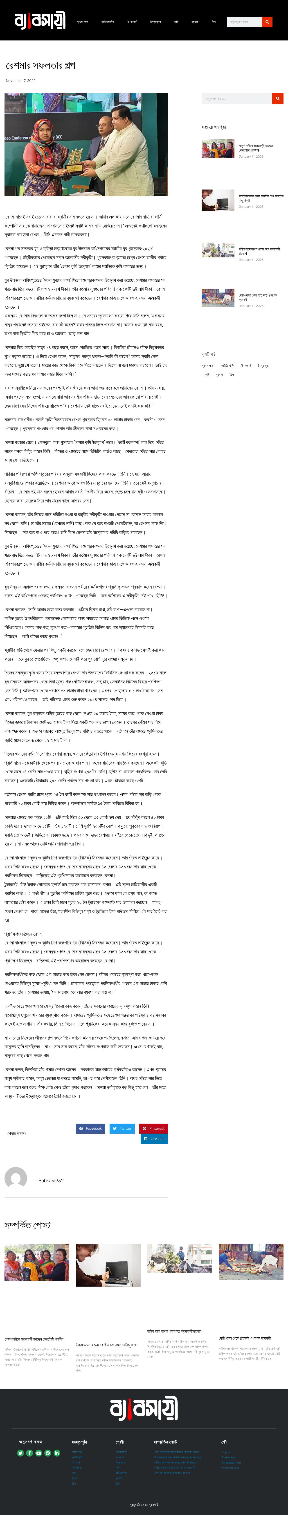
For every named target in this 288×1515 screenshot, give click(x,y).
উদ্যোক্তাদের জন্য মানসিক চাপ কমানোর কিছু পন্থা (106, 1345)
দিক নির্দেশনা (121, 1473)
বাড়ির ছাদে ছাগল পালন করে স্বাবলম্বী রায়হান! (174, 1331)
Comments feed (231, 1462)
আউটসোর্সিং (107, 22)
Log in (226, 1452)
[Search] (267, 22)
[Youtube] (38, 1453)
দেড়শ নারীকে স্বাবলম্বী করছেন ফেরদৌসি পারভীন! (256, 148)
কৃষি (176, 22)
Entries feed (229, 1457)
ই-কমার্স (132, 22)
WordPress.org (230, 1468)
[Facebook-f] (29, 1453)
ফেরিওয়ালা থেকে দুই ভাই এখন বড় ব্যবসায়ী (245, 1338)
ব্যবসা (195, 22)
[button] (90, 1129)
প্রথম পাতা (82, 22)
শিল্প (214, 22)
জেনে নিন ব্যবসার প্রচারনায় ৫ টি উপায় (172, 1473)
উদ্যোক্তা (155, 22)
